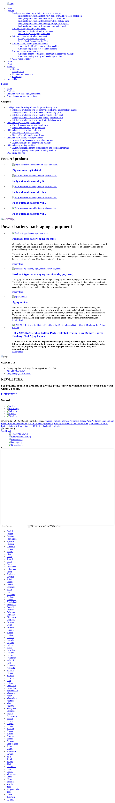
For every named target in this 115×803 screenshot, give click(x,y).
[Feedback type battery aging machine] (30, 233)
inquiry (15, 264)
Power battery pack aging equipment (34, 33)
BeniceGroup (17, 439)
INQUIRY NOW (9, 394)
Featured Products (52, 421)
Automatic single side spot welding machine (37, 49)
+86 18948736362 (19, 434)
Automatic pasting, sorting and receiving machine (40, 56)
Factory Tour (18, 71)
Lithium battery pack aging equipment (29, 28)
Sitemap (65, 421)
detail (21, 264)
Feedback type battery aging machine (34, 238)
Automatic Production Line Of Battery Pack (27, 426)
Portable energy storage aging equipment (36, 31)
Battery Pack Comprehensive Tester (34, 41)
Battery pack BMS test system (31, 38)
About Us (11, 66)
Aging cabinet (20, 302)
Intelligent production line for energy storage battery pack (43, 23)
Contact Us (12, 79)
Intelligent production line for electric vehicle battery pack (43, 21)
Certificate (16, 76)
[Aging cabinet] (19, 296)
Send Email (6, 431)
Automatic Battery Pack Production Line (88, 421)
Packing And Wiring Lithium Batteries (71, 423)
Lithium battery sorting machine (26, 51)
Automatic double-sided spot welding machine (38, 46)
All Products (53, 426)
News (9, 61)
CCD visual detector (21, 59)
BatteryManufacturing (21, 436)
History (15, 69)
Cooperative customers (22, 74)
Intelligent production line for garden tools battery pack (42, 26)
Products (10, 11)
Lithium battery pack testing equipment (29, 36)
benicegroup (16, 442)
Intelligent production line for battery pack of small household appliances (50, 16)
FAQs (9, 64)
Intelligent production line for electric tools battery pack (42, 18)
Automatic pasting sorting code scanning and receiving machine (46, 54)
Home (9, 8)
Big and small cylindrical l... (28, 170)
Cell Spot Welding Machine (40, 423)
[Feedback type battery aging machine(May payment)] (36, 268)
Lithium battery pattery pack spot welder (30, 43)
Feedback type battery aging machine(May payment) (42, 274)
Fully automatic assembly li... (29, 181)
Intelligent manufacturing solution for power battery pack (37, 13)
